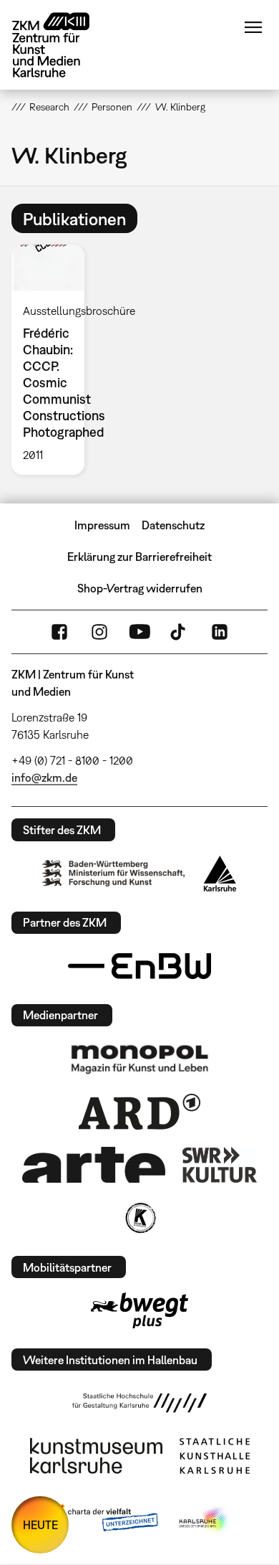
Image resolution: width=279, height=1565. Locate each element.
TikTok (179, 632)
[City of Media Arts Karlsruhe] (204, 1520)
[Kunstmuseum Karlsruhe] (96, 1456)
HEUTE (40, 1524)
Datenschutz (173, 525)
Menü (253, 27)
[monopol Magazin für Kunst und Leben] (139, 1058)
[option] (53, 360)
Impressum (102, 525)
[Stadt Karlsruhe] (220, 874)
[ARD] (139, 1112)
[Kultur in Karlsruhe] (139, 1218)
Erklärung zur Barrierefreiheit (139, 556)
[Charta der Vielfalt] (102, 1520)
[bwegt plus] (139, 1310)
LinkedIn (219, 632)
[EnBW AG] (139, 966)
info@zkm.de (44, 777)
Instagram (99, 632)
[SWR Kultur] (219, 1165)
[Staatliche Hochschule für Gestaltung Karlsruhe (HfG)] (139, 1403)
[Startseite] (61, 44)
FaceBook (59, 632)
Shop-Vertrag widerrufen (139, 588)
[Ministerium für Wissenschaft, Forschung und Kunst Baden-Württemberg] (113, 873)
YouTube (139, 632)
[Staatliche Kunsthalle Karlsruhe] (215, 1456)
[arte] (93, 1164)
